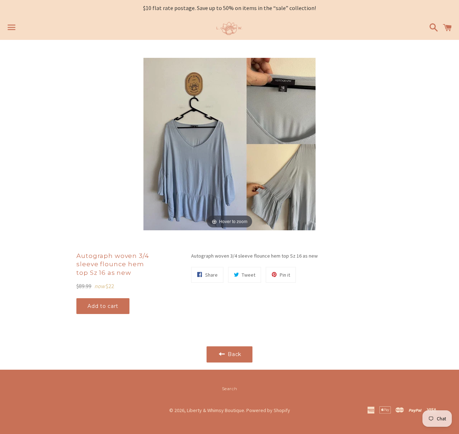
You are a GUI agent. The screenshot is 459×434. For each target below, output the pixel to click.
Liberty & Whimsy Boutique (215, 410)
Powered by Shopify (268, 410)
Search (229, 388)
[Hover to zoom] (229, 143)
